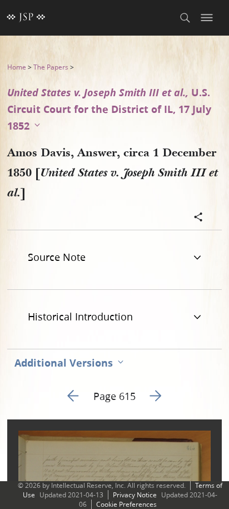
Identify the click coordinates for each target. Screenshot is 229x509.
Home (16, 67)
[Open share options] (198, 218)
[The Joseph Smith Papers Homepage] (26, 18)
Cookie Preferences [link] (126, 504)
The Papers (50, 67)
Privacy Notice (135, 495)
